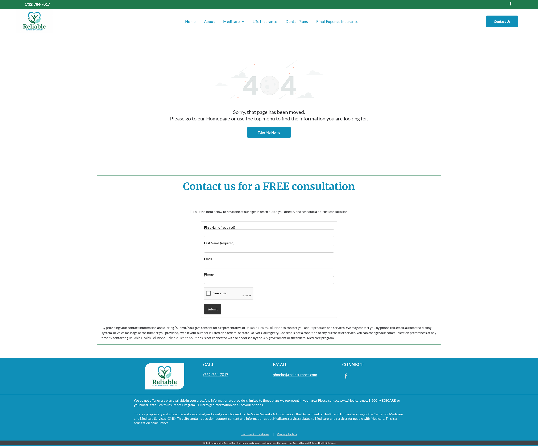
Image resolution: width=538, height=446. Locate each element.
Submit (212, 309)
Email (208, 259)
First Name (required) (219, 227)
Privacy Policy (287, 434)
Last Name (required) (219, 243)
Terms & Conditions (255, 434)
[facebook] (510, 4)
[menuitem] (190, 21)
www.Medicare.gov (353, 400)
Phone (209, 274)
